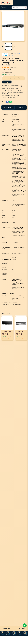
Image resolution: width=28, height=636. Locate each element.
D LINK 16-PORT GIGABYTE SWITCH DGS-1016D (6, 334)
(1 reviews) (13, 67)
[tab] (7, 107)
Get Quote (7, 82)
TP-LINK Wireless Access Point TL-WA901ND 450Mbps (21, 334)
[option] (7, 328)
